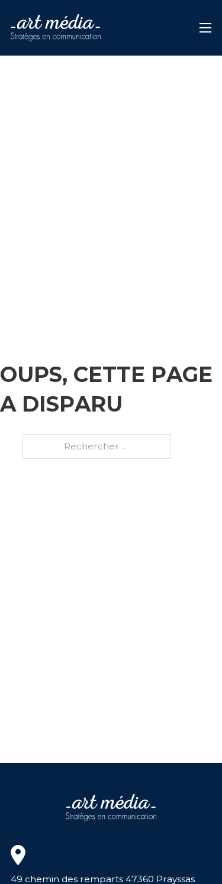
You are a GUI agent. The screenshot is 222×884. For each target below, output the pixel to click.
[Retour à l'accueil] (56, 27)
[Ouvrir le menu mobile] (205, 28)
